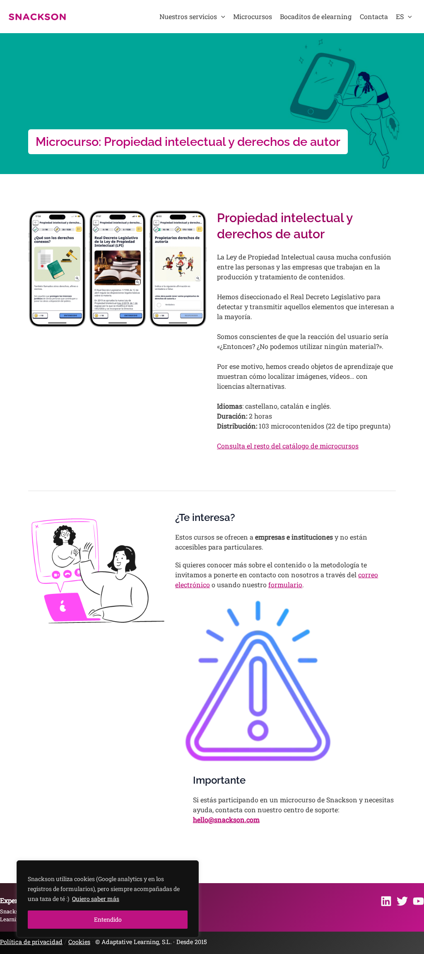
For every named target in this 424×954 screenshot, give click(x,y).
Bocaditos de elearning (316, 16)
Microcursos (252, 16)
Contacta (374, 16)
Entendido (108, 919)
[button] (221, 16)
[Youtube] (418, 901)
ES (400, 16)
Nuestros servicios (188, 16)
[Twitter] (402, 901)
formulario (285, 584)
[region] (108, 898)
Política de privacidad (31, 942)
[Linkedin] (386, 901)
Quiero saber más (95, 899)
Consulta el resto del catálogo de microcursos (288, 445)
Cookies (79, 942)
